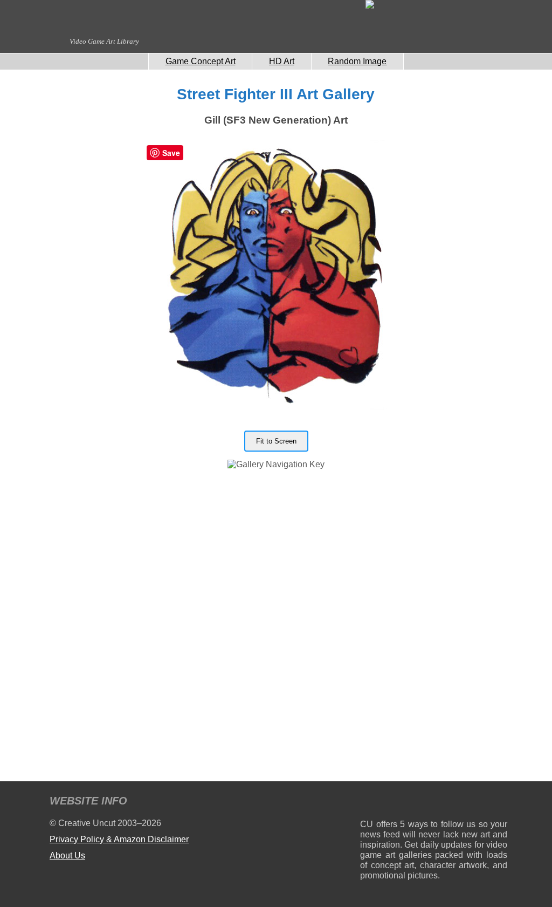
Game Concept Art (200, 61)
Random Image (357, 61)
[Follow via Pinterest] (499, 802)
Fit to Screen (276, 441)
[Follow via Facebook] (433, 802)
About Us (67, 855)
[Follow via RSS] (368, 802)
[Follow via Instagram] (401, 802)
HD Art (281, 61)
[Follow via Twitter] (466, 802)
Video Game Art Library (104, 41)
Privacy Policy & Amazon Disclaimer (119, 839)
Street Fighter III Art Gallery (276, 94)
